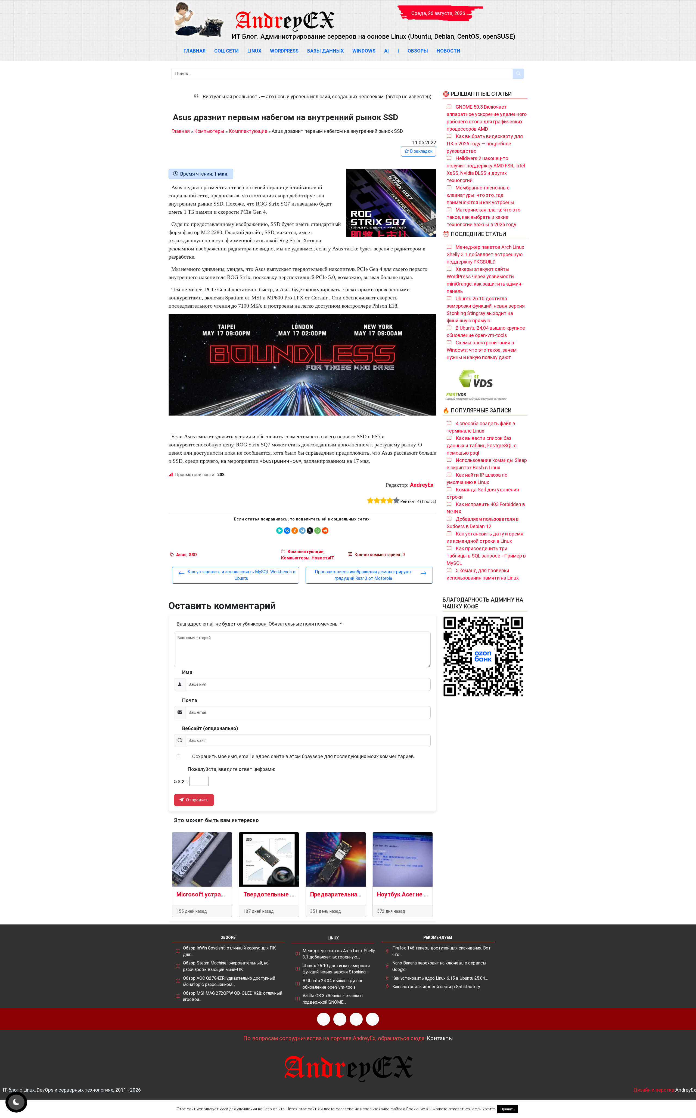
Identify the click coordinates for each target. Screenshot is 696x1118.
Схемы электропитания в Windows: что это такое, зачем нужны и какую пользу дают (482, 350)
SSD (193, 554)
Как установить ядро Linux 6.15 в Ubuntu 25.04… (440, 978)
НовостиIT (323, 557)
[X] (310, 530)
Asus (181, 554)
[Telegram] (302, 530)
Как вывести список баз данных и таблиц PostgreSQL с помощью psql (482, 445)
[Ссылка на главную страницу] (285, 16)
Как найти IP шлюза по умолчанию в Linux (477, 478)
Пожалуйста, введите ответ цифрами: (231, 769)
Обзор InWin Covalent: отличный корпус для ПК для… (229, 951)
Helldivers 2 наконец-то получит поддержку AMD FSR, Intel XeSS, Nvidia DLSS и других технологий (486, 169)
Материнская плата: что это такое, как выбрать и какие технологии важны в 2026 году (483, 217)
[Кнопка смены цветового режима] (16, 1102)
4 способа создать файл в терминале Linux (481, 427)
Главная (195, 51)
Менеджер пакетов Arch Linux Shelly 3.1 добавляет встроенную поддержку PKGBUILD (485, 254)
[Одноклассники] (294, 530)
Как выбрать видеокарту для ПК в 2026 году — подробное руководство (485, 143)
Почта (189, 700)
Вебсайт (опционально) (210, 728)
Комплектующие (248, 131)
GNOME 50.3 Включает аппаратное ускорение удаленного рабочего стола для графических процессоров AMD (487, 118)
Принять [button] (508, 1109)
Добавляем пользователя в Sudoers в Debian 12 (483, 522)
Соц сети (226, 51)
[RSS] (323, 1019)
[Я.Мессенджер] (279, 530)
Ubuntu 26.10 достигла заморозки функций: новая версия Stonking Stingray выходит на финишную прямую (486, 309)
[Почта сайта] (339, 1019)
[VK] (356, 1019)
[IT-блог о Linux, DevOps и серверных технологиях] (198, 19)
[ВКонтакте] (287, 530)
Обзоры (418, 51)
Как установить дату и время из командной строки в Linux (485, 537)
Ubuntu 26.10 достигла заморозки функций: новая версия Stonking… (336, 969)
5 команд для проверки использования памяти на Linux (483, 574)
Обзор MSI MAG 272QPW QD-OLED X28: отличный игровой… (232, 996)
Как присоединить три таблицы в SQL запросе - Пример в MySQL (486, 556)
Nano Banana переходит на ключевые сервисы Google (439, 966)
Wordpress (284, 51)
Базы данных (325, 51)
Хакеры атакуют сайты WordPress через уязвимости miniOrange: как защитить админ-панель (485, 280)
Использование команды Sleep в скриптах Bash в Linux (487, 463)
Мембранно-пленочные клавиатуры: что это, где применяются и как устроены (480, 195)
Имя (187, 672)
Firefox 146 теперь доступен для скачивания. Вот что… (441, 951)
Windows (363, 51)
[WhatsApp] (317, 530)
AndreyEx (421, 485)
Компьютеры (209, 131)
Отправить (197, 799)
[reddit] (325, 530)
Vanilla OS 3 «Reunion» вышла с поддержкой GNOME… (333, 999)
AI (386, 51)
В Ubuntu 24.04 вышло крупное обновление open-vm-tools (486, 331)
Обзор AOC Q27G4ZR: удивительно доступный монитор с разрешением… (229, 981)
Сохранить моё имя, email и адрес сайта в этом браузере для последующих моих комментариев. (303, 756)
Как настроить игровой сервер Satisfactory (436, 986)
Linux (254, 51)
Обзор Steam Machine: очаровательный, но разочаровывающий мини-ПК (226, 966)
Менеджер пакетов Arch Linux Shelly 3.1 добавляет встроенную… (339, 954)
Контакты (440, 1038)
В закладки (421, 151)
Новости (448, 51)
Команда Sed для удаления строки (483, 493)
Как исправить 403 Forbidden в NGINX (486, 507)
